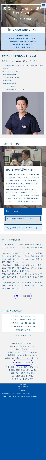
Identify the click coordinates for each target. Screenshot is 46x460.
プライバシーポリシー (23, 386)
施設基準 (23, 390)
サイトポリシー (23, 388)
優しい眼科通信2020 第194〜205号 (22, 228)
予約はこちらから (24, 362)
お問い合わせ (23, 384)
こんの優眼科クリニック (25, 29)
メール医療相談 (24, 296)
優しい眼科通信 (14, 211)
